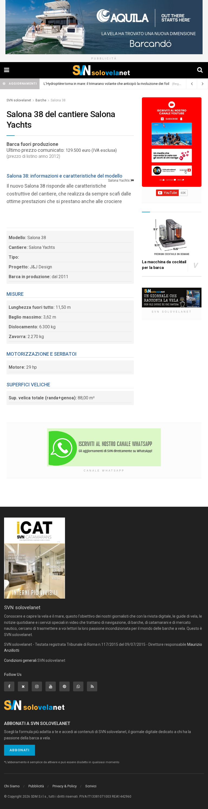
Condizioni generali (20, 660)
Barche (40, 100)
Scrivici (90, 786)
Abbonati (19, 750)
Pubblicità (36, 786)
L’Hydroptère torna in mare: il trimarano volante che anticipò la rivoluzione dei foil (106, 84)
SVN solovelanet (18, 100)
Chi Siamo (12, 786)
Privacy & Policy (65, 786)
